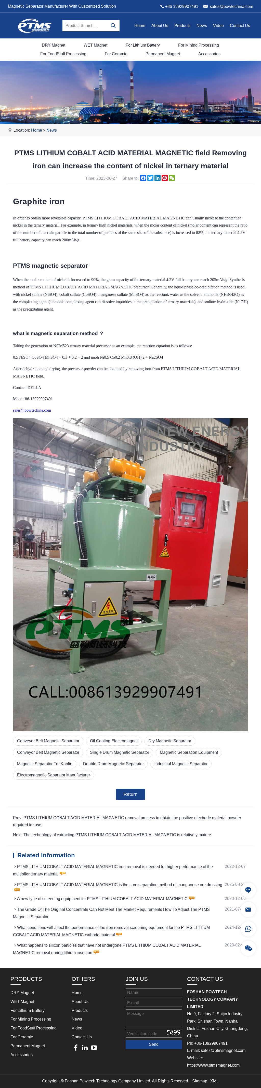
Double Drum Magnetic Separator (113, 764)
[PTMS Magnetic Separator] (34, 37)
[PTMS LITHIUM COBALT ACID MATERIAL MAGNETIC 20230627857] (130, 730)
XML (214, 1081)
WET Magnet (95, 45)
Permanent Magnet (163, 54)
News (202, 25)
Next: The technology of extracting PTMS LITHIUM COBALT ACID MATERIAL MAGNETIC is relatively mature (112, 835)
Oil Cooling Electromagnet (114, 741)
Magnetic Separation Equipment (189, 752)
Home (139, 25)
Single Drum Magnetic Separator (119, 752)
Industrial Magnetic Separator (180, 764)
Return (130, 794)
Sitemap (199, 1081)
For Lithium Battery (143, 45)
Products (182, 25)
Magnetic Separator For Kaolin (44, 764)
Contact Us (240, 25)
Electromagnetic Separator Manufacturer (53, 775)
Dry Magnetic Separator (169, 741)
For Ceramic (116, 54)
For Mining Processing (198, 45)
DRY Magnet (53, 45)
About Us (159, 25)
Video (218, 25)
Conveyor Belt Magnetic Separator (48, 741)
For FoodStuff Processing (63, 54)
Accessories (209, 54)
